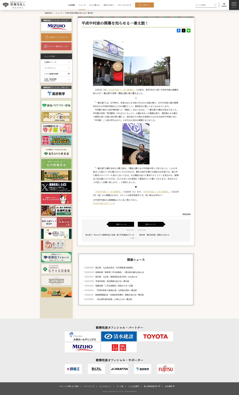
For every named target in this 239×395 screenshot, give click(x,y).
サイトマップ (89, 386)
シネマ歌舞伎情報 (51, 74)
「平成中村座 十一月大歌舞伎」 (121, 89)
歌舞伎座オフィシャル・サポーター (56, 87)
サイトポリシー (105, 386)
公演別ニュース (50, 62)
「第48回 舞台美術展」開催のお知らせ (153, 235)
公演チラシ (146, 5)
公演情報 (71, 5)
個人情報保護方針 (151, 386)
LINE (188, 30)
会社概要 (168, 386)
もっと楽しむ (94, 5)
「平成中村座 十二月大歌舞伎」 (156, 191)
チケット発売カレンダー (58, 46)
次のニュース (150, 224)
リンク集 (119, 386)
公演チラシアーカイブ (58, 37)
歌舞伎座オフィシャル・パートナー (56, 20)
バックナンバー (50, 68)
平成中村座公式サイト (103, 203)
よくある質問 (133, 386)
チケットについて (124, 5)
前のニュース (121, 224)
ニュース (82, 5)
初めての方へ (109, 5)
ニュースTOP (49, 56)
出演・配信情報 (50, 79)
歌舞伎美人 (49, 13)
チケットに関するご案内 (69, 386)
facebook (178, 30)
